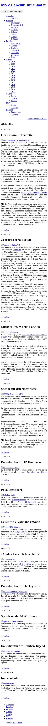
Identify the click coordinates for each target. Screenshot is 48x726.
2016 (13, 85)
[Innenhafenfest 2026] (8, 683)
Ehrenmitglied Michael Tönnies (34, 192)
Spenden (14, 114)
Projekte (9, 41)
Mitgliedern (19, 532)
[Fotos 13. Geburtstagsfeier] (8, 559)
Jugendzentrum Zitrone (37, 472)
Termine (14, 18)
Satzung (14, 39)
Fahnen (14, 32)
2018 (13, 80)
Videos (14, 98)
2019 (13, 78)
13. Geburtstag (25, 564)
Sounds (14, 101)
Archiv (9, 59)
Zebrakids (15, 55)
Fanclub (9, 20)
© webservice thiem (14, 723)
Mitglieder (15, 23)
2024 (13, 66)
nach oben (5, 230)
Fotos (13, 96)
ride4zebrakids (30, 502)
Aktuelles (10, 16)
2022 (13, 71)
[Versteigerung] (8, 495)
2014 (13, 89)
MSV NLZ (15, 43)
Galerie (9, 94)
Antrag (14, 36)
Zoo (13, 57)
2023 (13, 69)
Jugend (14, 46)
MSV (8, 103)
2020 (13, 75)
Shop (13, 34)
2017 (13, 82)
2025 (13, 64)
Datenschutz (16, 112)
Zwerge (14, 107)
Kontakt (9, 110)
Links (13, 105)
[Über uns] (9, 332)
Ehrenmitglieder (17, 25)
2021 (13, 73)
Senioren (14, 48)
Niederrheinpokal (19, 500)
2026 (13, 62)
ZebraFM (15, 53)
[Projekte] (15, 140)
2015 (13, 87)
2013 (13, 91)
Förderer (14, 27)
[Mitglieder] (11, 527)
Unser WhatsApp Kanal (37, 119)
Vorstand (14, 30)
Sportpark (15, 50)
